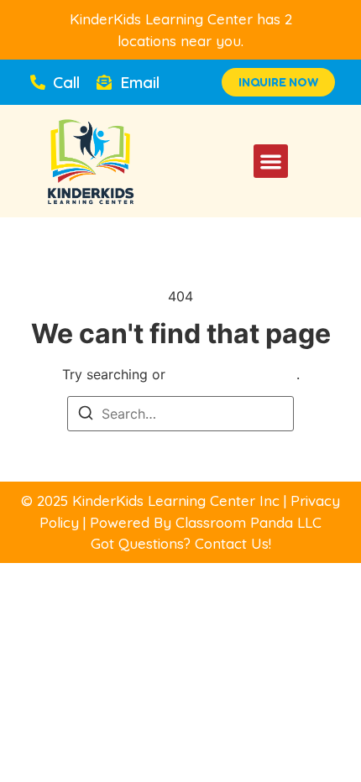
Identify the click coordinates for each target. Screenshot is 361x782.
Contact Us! (233, 543)
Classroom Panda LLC (248, 522)
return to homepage (233, 374)
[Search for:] (180, 413)
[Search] (85, 415)
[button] (271, 161)
